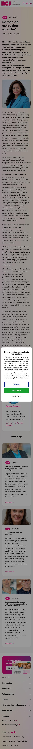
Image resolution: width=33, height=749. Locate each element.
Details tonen (16, 396)
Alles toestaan (16, 390)
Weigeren (16, 384)
